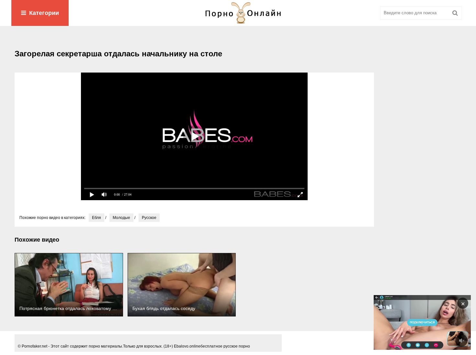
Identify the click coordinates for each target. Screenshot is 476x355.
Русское (149, 217)
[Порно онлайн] (238, 13)
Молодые (121, 217)
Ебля (96, 217)
